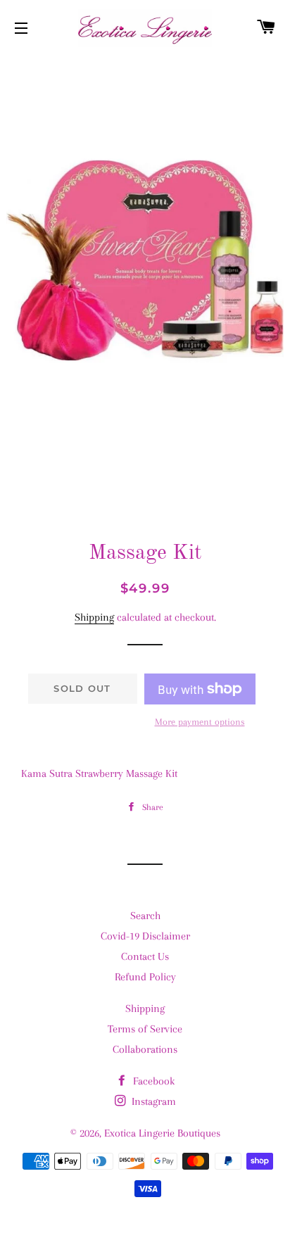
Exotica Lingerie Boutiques (162, 1133)
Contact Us (145, 956)
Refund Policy (145, 976)
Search (145, 915)
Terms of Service (145, 1029)
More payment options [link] (200, 721)
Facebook (152, 1081)
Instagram (152, 1101)
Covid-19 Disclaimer (145, 936)
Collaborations (145, 1049)
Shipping (94, 617)
